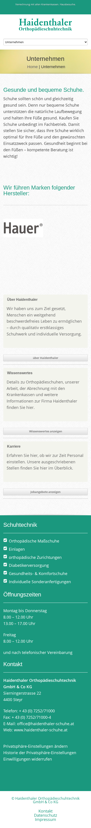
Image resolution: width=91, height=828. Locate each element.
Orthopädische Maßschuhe (34, 541)
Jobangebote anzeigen (45, 492)
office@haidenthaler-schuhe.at (45, 723)
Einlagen (17, 549)
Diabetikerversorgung (29, 565)
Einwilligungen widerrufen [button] (27, 759)
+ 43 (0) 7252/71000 (37, 710)
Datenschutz (45, 815)
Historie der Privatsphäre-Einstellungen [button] (39, 752)
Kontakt (45, 811)
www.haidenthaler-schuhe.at (40, 729)
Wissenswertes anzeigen (45, 431)
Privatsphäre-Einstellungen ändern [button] (35, 746)
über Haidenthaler (45, 358)
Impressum (45, 819)
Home (32, 67)
